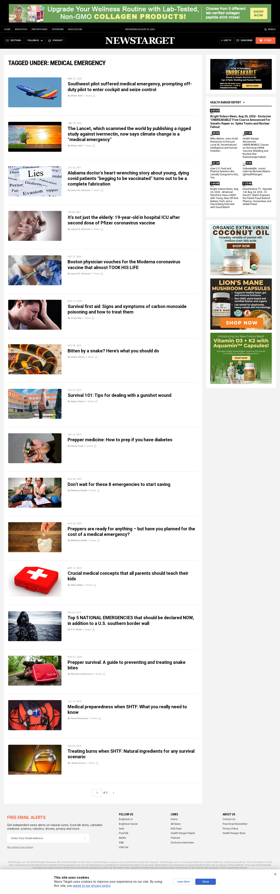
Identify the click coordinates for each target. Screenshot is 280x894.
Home (7, 29)
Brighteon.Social (128, 824)
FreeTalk (123, 833)
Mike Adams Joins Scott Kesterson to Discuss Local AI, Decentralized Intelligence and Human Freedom (224, 145)
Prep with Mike (39, 29)
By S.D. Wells (75, 629)
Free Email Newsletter (235, 824)
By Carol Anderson (78, 718)
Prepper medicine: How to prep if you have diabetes (120, 439)
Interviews (58, 29)
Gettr (121, 828)
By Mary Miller (75, 585)
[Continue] (84, 838)
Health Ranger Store (234, 833)
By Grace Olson (76, 357)
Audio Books (75, 29)
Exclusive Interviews (182, 842)
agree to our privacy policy (91, 886)
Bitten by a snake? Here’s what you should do (113, 350)
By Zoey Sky (74, 318)
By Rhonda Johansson (80, 674)
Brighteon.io (126, 819)
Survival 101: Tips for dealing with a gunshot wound (119, 395)
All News (176, 824)
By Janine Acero (76, 763)
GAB (121, 842)
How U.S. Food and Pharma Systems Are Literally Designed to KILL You (224, 173)
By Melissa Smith (77, 490)
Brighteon (21, 29)
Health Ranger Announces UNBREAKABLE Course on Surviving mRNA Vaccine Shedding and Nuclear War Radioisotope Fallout (256, 147)
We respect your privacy (20, 847)
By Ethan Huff (75, 95)
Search (272, 29)
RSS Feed (176, 828)
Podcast (175, 837)
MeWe (122, 837)
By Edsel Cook (75, 446)
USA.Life (123, 847)
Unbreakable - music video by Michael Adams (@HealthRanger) (256, 171)
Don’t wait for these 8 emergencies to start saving (119, 484)
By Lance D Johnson (79, 190)
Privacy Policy (230, 828)
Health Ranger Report (225, 102)
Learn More (183, 881)
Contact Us (229, 819)
